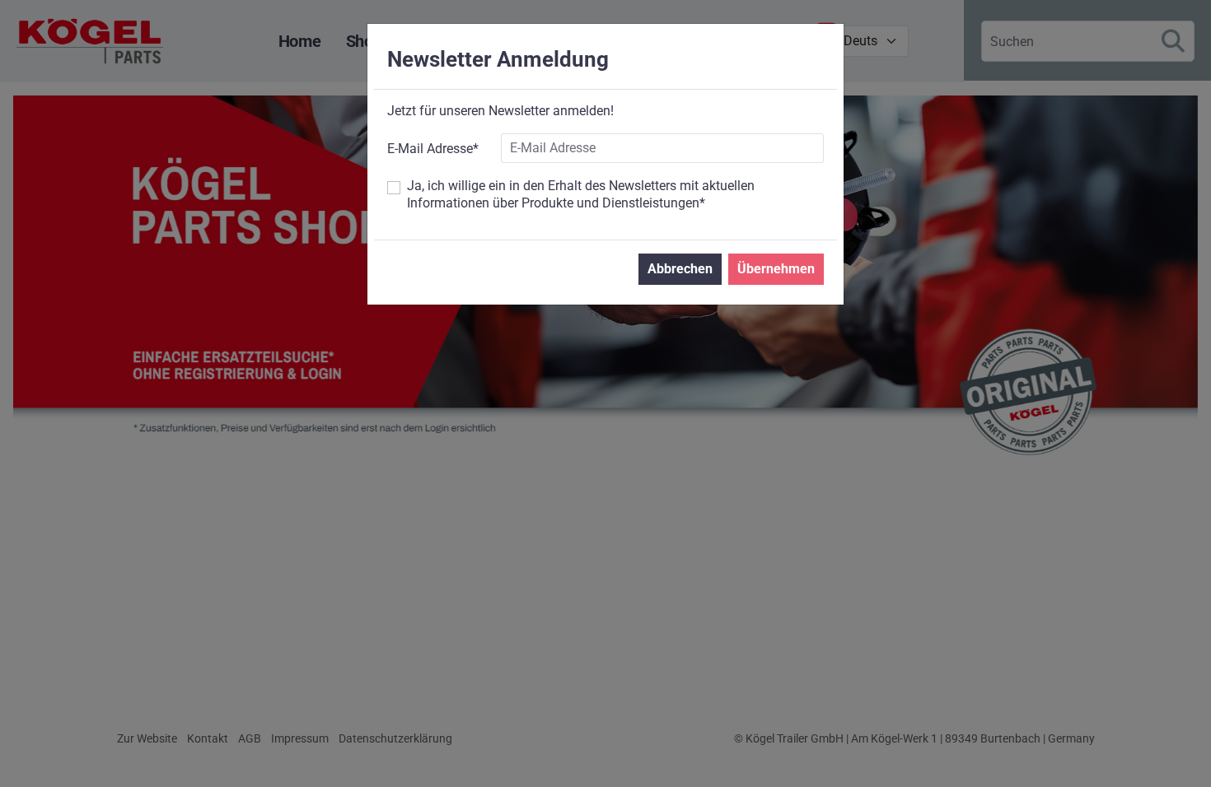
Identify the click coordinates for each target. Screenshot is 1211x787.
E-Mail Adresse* (433, 148)
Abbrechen (680, 269)
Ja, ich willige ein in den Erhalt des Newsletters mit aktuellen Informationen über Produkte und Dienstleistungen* (581, 194)
